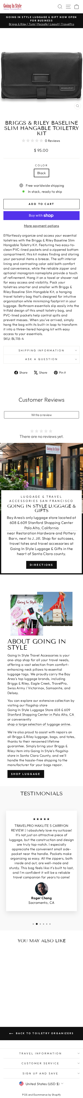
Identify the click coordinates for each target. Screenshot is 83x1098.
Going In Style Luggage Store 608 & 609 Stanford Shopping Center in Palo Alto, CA (40, 712)
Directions (41, 564)
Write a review (41, 415)
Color (41, 165)
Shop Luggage (25, 774)
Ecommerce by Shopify (47, 1094)
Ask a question (41, 359)
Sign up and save (41, 1073)
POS (24, 1094)
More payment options (41, 225)
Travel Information (40, 1053)
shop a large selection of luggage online (38, 724)
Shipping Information (42, 350)
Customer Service (40, 1063)
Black (41, 173)
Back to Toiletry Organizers (44, 1033)
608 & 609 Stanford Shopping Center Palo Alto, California (41, 525)
